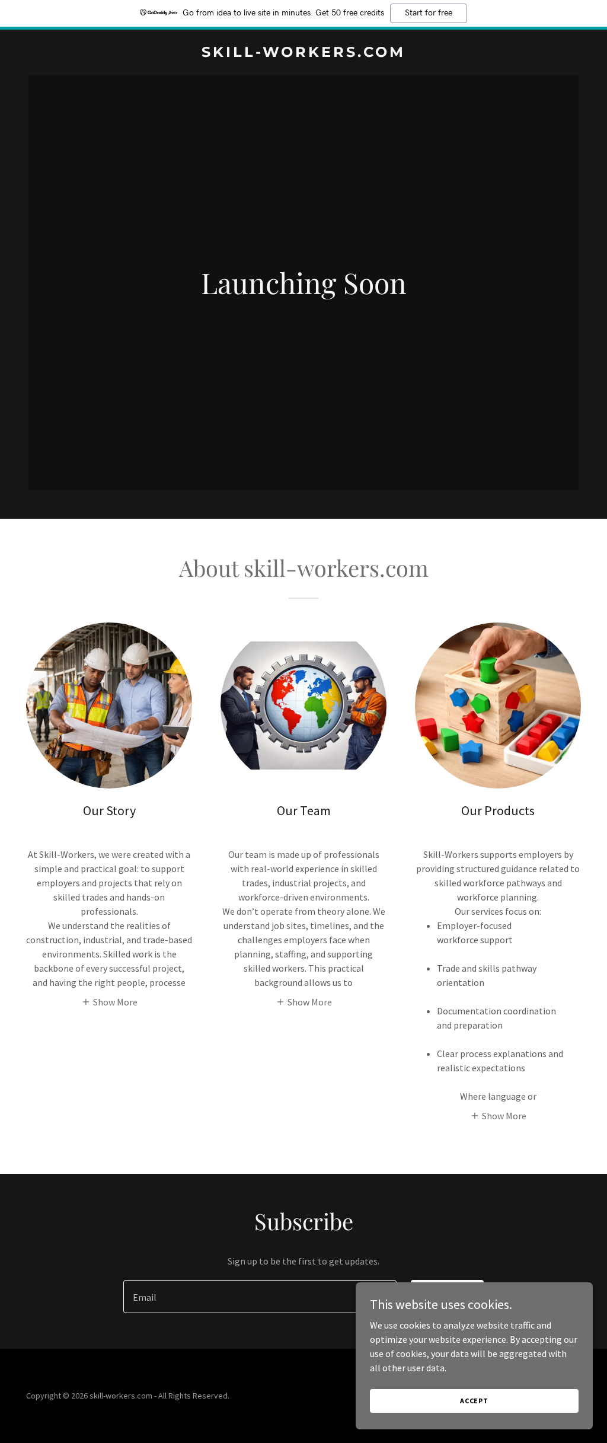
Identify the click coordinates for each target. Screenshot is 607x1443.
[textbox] (260, 1296)
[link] (303, 53)
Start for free (428, 13)
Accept (474, 1400)
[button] (109, 1000)
